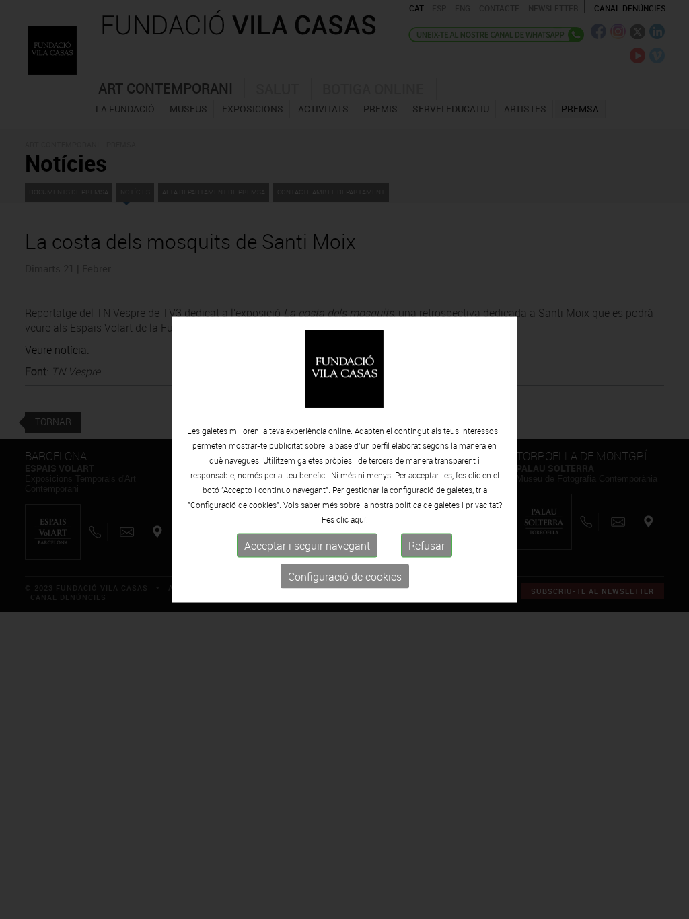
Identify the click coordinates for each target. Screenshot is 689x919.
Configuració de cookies (345, 576)
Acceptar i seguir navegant (307, 545)
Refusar (426, 545)
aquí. (359, 519)
